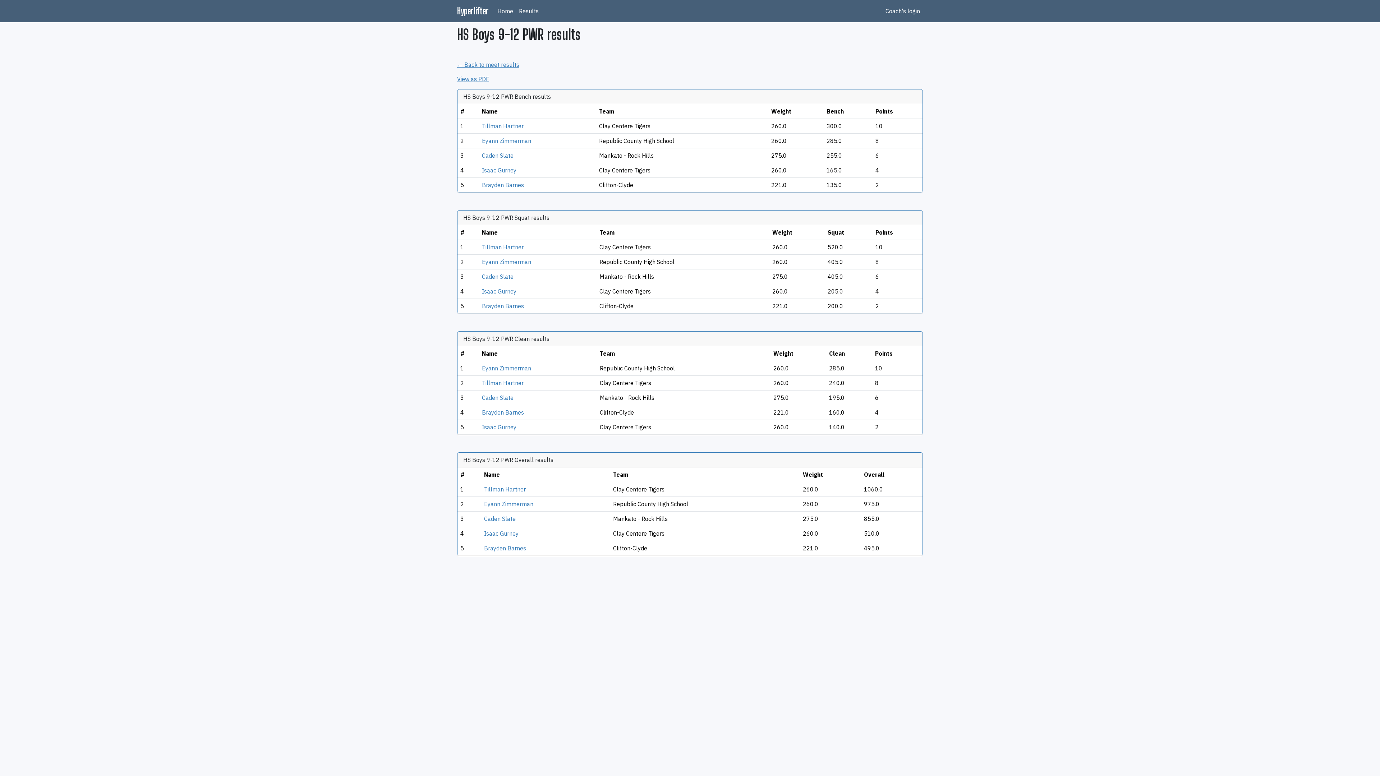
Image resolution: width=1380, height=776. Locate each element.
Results (529, 11)
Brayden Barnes (503, 185)
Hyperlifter (473, 11)
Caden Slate (498, 155)
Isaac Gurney (499, 170)
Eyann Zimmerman (506, 140)
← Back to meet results (488, 64)
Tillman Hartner (503, 126)
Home (505, 11)
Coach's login (903, 11)
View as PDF (473, 79)
